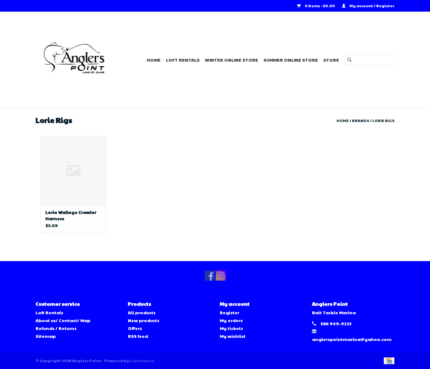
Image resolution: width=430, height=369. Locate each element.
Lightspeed (142, 360)
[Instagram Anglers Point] (221, 276)
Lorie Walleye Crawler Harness (70, 215)
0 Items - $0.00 (320, 5)
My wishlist (233, 336)
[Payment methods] (388, 360)
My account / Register (371, 5)
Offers (135, 328)
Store (331, 60)
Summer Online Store (290, 60)
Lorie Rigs (383, 120)
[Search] (347, 60)
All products (142, 312)
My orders (231, 320)
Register (229, 312)
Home (154, 60)
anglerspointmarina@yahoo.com (352, 339)
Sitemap (46, 336)
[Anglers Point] (78, 59)
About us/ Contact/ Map (63, 320)
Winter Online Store (231, 60)
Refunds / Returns (56, 328)
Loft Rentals (183, 60)
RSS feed (138, 336)
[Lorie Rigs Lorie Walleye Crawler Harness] (73, 170)
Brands (360, 120)
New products (143, 320)
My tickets (231, 328)
